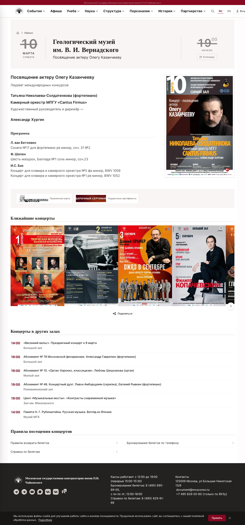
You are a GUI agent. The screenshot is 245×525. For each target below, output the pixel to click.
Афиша (28, 32)
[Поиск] (212, 11)
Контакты (182, 477)
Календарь (209, 57)
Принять (217, 517)
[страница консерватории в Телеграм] (16, 492)
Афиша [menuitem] (56, 11)
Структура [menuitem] (112, 11)
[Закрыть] (230, 518)
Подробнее (45, 519)
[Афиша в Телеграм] (64, 492)
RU (220, 11)
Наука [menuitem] (90, 11)
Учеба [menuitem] (71, 11)
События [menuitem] (34, 11)
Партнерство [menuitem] (191, 11)
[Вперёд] (230, 306)
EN (229, 11)
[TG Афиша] (24, 492)
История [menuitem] (165, 11)
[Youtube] (32, 492)
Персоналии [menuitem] (140, 11)
